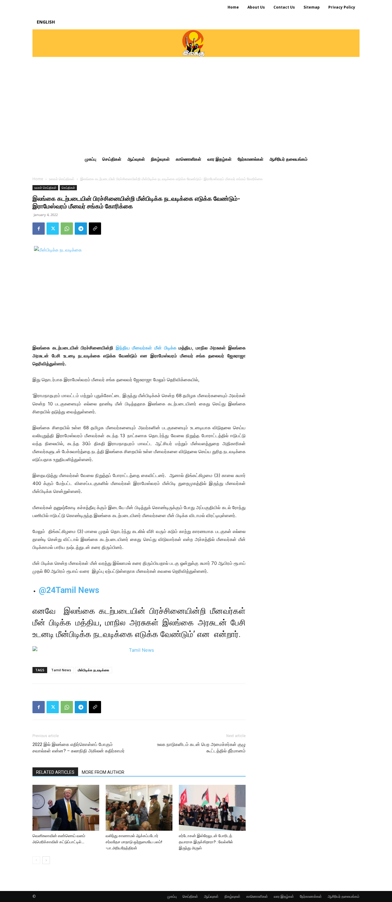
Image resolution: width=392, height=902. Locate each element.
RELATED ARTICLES (55, 772)
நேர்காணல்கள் (311, 896)
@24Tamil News (69, 590)
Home (37, 178)
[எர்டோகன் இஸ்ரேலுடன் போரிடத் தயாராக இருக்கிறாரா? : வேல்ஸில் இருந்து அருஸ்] (212, 808)
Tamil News (61, 670)
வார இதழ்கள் (284, 896)
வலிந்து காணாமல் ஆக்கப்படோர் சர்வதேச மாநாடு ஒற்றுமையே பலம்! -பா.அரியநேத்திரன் (134, 841)
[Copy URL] (95, 228)
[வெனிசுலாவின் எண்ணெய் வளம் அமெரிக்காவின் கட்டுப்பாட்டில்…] (65, 808)
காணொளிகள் (257, 896)
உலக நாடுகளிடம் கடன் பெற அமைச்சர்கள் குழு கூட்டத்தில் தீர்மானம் (201, 748)
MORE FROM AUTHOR (103, 772)
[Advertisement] (196, 103)
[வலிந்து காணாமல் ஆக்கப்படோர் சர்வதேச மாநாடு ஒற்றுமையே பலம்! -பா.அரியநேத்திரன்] (139, 808)
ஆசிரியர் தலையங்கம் (344, 896)
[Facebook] (38, 228)
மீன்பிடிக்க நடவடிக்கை (93, 670)
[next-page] (46, 860)
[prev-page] (36, 860)
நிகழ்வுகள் (232, 896)
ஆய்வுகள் (211, 896)
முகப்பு (172, 896)
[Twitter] (53, 228)
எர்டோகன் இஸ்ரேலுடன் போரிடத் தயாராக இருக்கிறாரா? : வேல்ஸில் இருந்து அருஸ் (206, 841)
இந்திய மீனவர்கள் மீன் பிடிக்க (146, 348)
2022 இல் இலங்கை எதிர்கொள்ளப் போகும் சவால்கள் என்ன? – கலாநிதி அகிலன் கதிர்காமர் (78, 748)
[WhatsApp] (67, 228)
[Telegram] (81, 228)
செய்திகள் (68, 187)
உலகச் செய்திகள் (61, 178)
